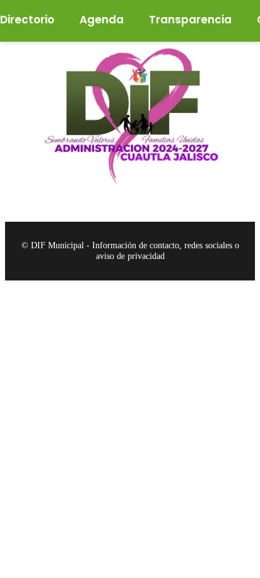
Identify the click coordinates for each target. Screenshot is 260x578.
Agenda (102, 19)
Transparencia (190, 19)
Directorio (27, 19)
